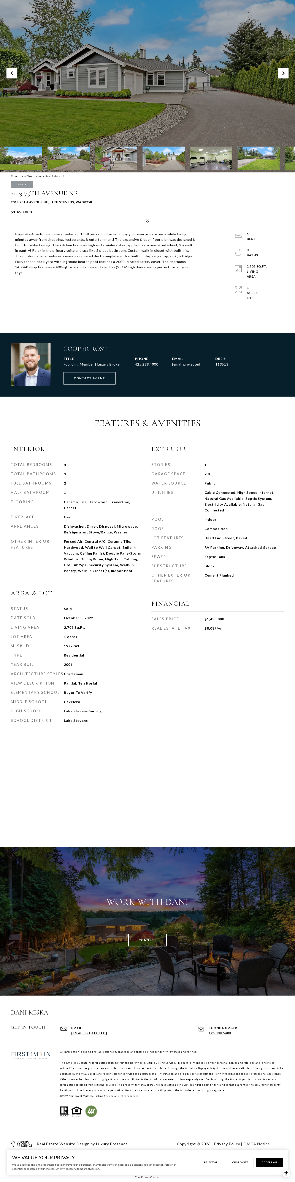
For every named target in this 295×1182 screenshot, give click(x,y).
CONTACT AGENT (89, 378)
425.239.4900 (146, 364)
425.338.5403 (220, 1033)
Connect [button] (148, 940)
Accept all (270, 1162)
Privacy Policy (227, 1143)
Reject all (211, 1162)
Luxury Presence (112, 1143)
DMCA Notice (256, 1143)
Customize (240, 1162)
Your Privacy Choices (147, 1177)
